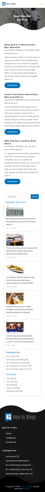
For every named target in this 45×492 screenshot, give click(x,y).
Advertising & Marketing (15, 359)
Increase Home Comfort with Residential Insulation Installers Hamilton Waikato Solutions (19, 309)
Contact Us (11, 442)
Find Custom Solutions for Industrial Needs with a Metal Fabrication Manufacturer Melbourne (21, 251)
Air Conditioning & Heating (16, 363)
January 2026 (11, 388)
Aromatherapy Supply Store (17, 369)
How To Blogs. (27, 486)
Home (8, 433)
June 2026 (10, 382)
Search (35, 196)
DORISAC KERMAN (15, 50)
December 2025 (12, 391)
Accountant (11, 356)
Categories (11, 438)
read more (12, 85)
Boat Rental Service (13, 149)
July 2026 (10, 378)
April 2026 (10, 385)
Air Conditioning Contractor (17, 366)
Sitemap (27, 488)
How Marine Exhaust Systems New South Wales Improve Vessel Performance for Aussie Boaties (20, 280)
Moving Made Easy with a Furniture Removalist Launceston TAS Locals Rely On (21, 222)
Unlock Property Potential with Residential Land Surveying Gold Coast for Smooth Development (20, 339)
